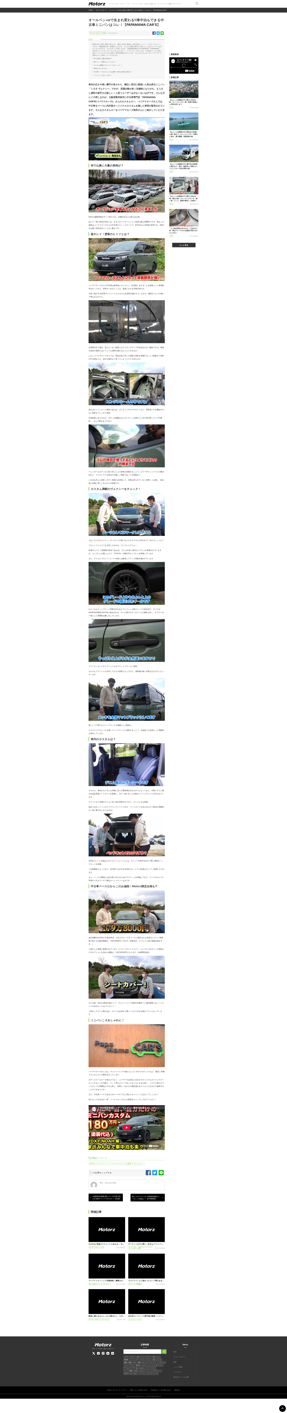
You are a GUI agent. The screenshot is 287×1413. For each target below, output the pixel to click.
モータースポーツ (95, 33)
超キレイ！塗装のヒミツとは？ (105, 62)
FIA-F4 (126, 1373)
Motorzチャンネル (179, 1377)
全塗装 (128, 1163)
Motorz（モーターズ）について (117, 1390)
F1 (102, 1247)
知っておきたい (94, 1284)
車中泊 (92, 1163)
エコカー (132, 1357)
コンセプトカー (158, 1365)
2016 (135, 1371)
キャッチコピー (146, 1359)
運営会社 (177, 1390)
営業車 (126, 1359)
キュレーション (146, 1365)
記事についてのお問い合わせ (138, 1390)
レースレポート (105, 1284)
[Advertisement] (183, 36)
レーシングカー (134, 1359)
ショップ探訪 (178, 1367)
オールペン (138, 1163)
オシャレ (145, 1362)
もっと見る (183, 245)
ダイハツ (131, 1284)
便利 (139, 1362)
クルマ (126, 1357)
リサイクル (161, 1362)
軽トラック (156, 1357)
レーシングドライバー (154, 1371)
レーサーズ (177, 1372)
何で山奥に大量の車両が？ (103, 58)
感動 (125, 1362)
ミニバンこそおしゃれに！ (103, 75)
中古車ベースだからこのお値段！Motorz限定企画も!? (112, 72)
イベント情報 (128, 1371)
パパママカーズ (116, 1163)
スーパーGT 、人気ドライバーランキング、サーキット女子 (141, 1247)
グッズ (150, 1373)
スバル (159, 1359)
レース (156, 1373)
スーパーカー (151, 1368)
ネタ (134, 1362)
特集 (104, 33)
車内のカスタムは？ (101, 68)
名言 (154, 1359)
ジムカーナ (142, 1371)
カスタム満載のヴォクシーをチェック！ (108, 65)
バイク (140, 1319)
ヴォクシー (102, 1163)
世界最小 (139, 1284)
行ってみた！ (134, 1373)
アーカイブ (127, 1368)
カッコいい (105, 1319)
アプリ (132, 1365)
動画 (130, 1362)
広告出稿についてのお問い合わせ (161, 1390)
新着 (174, 1352)
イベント (143, 1373)
